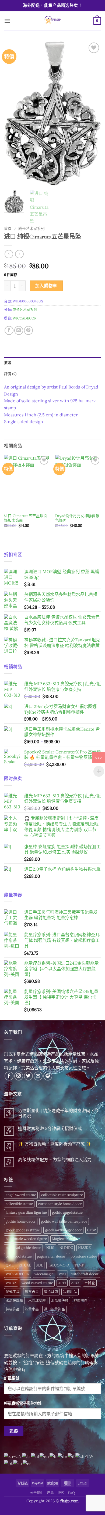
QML (9, 1265)
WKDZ (11, 1283)
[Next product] (9, 254)
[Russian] (18, 1463)
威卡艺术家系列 (31, 228)
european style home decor (60, 1203)
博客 (61, 1493)
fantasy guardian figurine (26, 1212)
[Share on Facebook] (9, 330)
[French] (54, 1455)
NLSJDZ (84, 1247)
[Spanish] (27, 1463)
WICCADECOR (24, 318)
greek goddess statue (23, 1230)
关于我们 (36, 1493)
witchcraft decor (85, 1274)
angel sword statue (21, 1195)
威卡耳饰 (51, 1291)
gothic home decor (21, 1221)
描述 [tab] (7, 363)
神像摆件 (81, 1300)
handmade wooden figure (26, 1238)
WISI (62, 1274)
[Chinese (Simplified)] (13, 1455)
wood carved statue (37, 1283)
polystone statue (84, 1256)
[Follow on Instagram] (18, 1076)
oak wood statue (19, 1256)
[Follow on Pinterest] (47, 1076)
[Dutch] (35, 1455)
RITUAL (25, 1265)
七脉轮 (90, 1283)
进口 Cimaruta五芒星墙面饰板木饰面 (25, 518)
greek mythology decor (63, 1230)
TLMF (79, 1265)
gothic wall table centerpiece (64, 1221)
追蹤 (13, 1431)
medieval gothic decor (23, 1247)
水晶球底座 (37, 1300)
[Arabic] (26, 1455)
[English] (45, 1455)
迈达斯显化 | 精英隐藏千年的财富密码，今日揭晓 (58, 1113)
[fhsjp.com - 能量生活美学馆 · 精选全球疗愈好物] (52, 20)
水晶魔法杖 (59, 1300)
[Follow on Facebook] (9, 1076)
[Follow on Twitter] (28, 1076)
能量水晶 (32, 1309)
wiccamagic (44, 1274)
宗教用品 (70, 1291)
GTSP (91, 1230)
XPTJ (62, 1283)
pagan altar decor (51, 1256)
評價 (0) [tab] (10, 374)
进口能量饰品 (54, 1309)
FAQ (71, 1493)
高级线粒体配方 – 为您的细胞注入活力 (55, 1159)
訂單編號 (11, 1378)
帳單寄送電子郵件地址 (23, 1403)
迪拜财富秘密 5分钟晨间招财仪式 (50, 1128)
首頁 (8, 228)
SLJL (39, 1265)
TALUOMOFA (58, 1265)
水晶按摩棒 (14, 1300)
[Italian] (71, 1455)
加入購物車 (46, 285)
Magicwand (61, 1238)
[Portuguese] (8, 1463)
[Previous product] (19, 254)
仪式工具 (13, 1291)
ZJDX (75, 1283)
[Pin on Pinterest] (28, 330)
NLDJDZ (66, 1247)
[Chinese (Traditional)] (84, 1455)
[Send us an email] (38, 1076)
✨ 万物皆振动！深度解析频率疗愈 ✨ (54, 1144)
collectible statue (19, 1203)
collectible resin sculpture (62, 1195)
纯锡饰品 (13, 1309)
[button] (7, 20)
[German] (63, 1455)
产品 (50, 1493)
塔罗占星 (32, 1291)
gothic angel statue (67, 1212)
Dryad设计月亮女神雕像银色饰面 (77, 518)
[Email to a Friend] (18, 330)
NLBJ (50, 1247)
